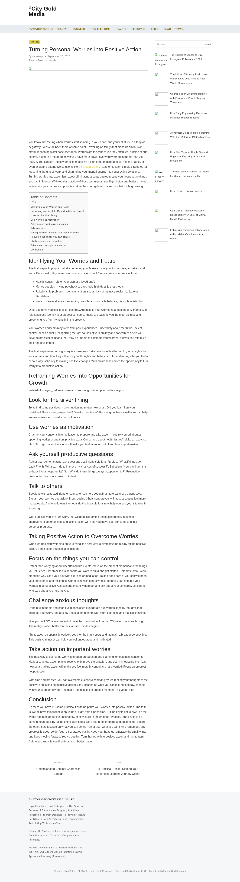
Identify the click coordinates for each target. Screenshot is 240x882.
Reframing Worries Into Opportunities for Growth (58, 211)
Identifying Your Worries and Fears (50, 206)
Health (121, 29)
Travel (179, 29)
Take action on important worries (49, 245)
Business (79, 29)
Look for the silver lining (44, 215)
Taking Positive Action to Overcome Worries (55, 232)
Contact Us (45, 29)
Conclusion (37, 249)
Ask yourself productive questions (49, 224)
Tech (154, 29)
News (167, 29)
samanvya (38, 56)
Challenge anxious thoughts (46, 241)
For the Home (100, 29)
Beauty (62, 29)
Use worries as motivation (45, 219)
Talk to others (38, 228)
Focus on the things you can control (50, 236)
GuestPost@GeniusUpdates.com (167, 871)
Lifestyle (138, 29)
